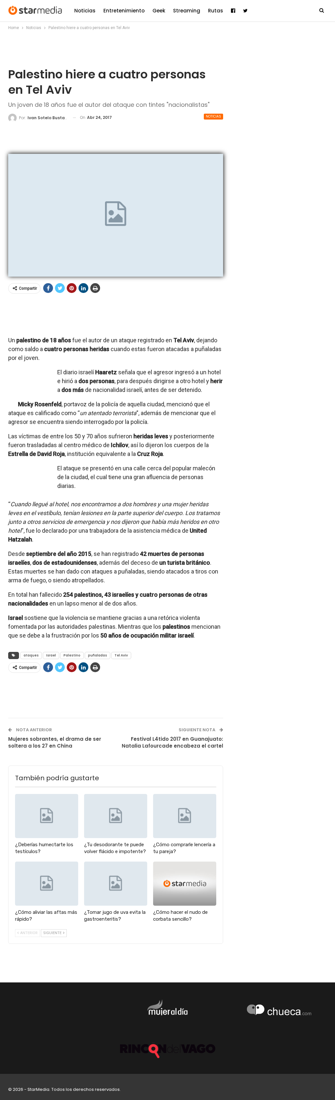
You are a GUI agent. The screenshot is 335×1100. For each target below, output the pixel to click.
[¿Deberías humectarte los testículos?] (46, 816)
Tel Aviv (121, 655)
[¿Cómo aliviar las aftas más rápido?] (46, 884)
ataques (31, 655)
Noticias (85, 10)
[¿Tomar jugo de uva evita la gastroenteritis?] (115, 884)
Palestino (71, 655)
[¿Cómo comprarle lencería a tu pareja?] (184, 816)
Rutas (215, 10)
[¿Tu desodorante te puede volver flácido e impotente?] (115, 816)
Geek (158, 10)
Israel (51, 655)
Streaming (186, 10)
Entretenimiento (124, 10)
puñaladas (97, 655)
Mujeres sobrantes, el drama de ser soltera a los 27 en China (54, 742)
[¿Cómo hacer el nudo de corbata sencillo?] (184, 884)
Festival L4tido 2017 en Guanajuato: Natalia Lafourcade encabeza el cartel (172, 742)
